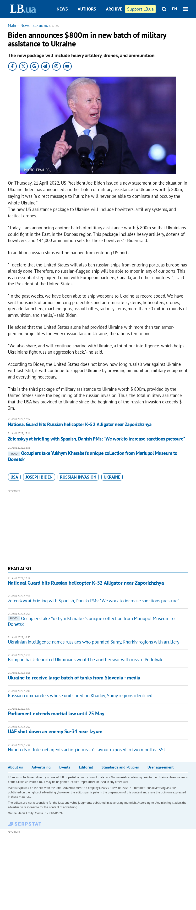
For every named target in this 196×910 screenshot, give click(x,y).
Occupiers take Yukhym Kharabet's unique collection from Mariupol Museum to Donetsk (92, 456)
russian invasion (78, 477)
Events (64, 767)
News (62, 9)
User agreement (160, 767)
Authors (87, 9)
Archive (114, 9)
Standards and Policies (120, 767)
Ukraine (112, 477)
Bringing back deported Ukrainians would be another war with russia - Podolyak (85, 659)
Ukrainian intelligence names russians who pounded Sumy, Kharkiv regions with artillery (93, 642)
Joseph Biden (39, 477)
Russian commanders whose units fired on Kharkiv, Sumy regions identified (80, 695)
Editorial (86, 767)
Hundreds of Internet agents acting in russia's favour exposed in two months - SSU (87, 749)
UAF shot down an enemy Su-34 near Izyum (55, 731)
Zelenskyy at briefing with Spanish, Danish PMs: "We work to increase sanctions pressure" (96, 438)
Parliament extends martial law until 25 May (56, 713)
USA (14, 477)
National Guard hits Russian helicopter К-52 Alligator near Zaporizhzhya (80, 424)
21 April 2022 (41, 26)
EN (174, 8)
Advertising (41, 767)
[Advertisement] (98, 526)
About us (15, 767)
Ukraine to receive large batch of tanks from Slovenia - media (74, 677)
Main (12, 25)
